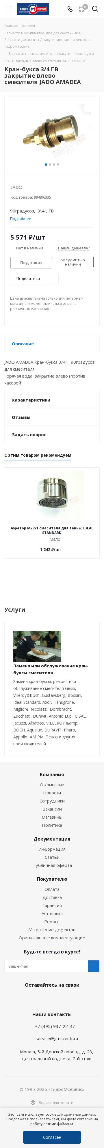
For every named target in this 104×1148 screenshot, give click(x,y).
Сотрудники (52, 801)
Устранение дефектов (52, 929)
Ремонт (52, 921)
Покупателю (52, 879)
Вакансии (52, 809)
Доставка (52, 897)
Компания (52, 774)
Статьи (52, 857)
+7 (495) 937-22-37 (55, 1026)
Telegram (36, 998)
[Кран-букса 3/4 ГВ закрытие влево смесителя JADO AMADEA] (52, 133)
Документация (52, 839)
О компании (52, 784)
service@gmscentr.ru (57, 1038)
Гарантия (52, 905)
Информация (52, 849)
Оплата (52, 889)
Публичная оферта (52, 865)
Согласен (52, 1137)
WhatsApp (50, 998)
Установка (52, 913)
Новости (52, 793)
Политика (52, 825)
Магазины (52, 817)
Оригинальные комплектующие (52, 937)
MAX (65, 998)
